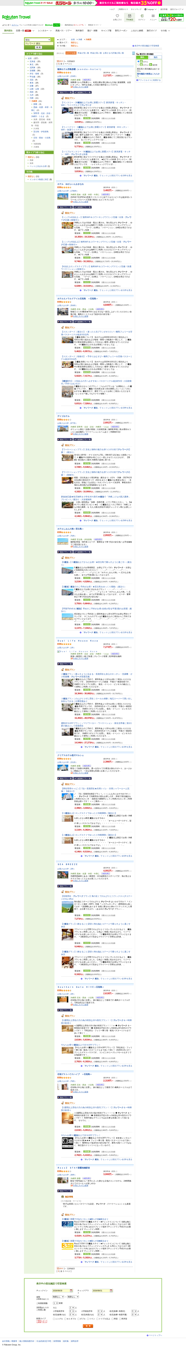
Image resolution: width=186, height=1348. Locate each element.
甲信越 (32, 77)
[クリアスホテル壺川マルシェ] (86, 766)
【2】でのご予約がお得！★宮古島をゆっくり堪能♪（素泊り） (93, 586)
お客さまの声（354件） (67, 305)
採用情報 (57, 1341)
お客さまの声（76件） (66, 536)
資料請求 (74, 1341)
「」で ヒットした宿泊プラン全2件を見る (107, 1066)
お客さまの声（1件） (66, 648)
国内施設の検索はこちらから (148, 75)
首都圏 (32, 70)
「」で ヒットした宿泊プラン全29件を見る (107, 520)
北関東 (32, 67)
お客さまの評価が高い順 (113, 53)
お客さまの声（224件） (67, 76)
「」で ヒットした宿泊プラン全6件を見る (107, 856)
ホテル (145, 62)
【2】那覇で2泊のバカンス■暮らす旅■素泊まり (84, 1219)
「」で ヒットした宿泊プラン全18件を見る (107, 175)
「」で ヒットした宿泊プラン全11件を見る (107, 290)
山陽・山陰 (34, 89)
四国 (31, 92)
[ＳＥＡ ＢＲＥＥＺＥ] (104, 874)
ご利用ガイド (123, 9)
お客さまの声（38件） (66, 1175)
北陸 (31, 80)
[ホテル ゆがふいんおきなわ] (104, 195)
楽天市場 (163, 9)
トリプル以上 (104, 1319)
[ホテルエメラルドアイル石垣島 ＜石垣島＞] (99, 309)
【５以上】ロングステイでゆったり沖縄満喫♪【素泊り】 (89, 813)
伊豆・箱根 (34, 74)
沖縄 (80, 39)
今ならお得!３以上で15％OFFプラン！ (81, 1045)
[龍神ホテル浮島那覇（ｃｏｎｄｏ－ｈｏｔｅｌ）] (86, 80)
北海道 (32, 61)
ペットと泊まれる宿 (38, 166)
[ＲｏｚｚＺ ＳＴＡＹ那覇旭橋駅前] (86, 1179)
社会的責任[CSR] (44, 1341)
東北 (31, 64)
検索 (88, 1326)
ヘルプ (112, 9)
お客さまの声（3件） (66, 869)
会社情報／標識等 (9, 1341)
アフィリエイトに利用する (149, 80)
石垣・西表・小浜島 (41, 138)
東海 (31, 83)
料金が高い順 (96, 53)
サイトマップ (136, 9)
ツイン (92, 1319)
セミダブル (71, 1319)
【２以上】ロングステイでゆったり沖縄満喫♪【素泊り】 (89, 835)
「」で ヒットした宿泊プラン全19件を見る (107, 408)
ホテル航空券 (150, 65)
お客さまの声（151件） (67, 762)
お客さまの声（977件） (67, 423)
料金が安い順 (83, 53)
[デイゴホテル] (114, 427)
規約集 (66, 1341)
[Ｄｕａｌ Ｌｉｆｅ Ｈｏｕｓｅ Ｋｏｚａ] (114, 654)
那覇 (35, 104)
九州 (31, 95)
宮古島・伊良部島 (41, 132)
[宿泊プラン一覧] (65, 92)
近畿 (31, 86)
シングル (59, 1319)
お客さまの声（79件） (66, 1081)
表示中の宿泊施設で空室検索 (147, 46)
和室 (116, 1319)
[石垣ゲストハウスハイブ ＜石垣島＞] (99, 1085)
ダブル (83, 1319)
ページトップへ (155, 1335)
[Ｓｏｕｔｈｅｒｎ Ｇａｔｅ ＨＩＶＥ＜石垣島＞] (99, 998)
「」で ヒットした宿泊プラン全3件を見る (107, 747)
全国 (73, 39)
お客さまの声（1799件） (67, 191)
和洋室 (124, 1319)
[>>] (133, 53)
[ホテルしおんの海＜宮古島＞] (97, 540)
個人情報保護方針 (26, 1341)
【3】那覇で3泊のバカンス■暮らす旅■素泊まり (84, 1241)
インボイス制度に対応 (39, 179)
